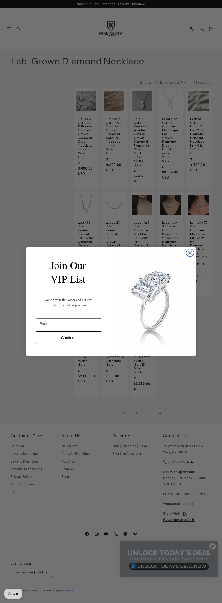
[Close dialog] (190, 253)
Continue (69, 338)
